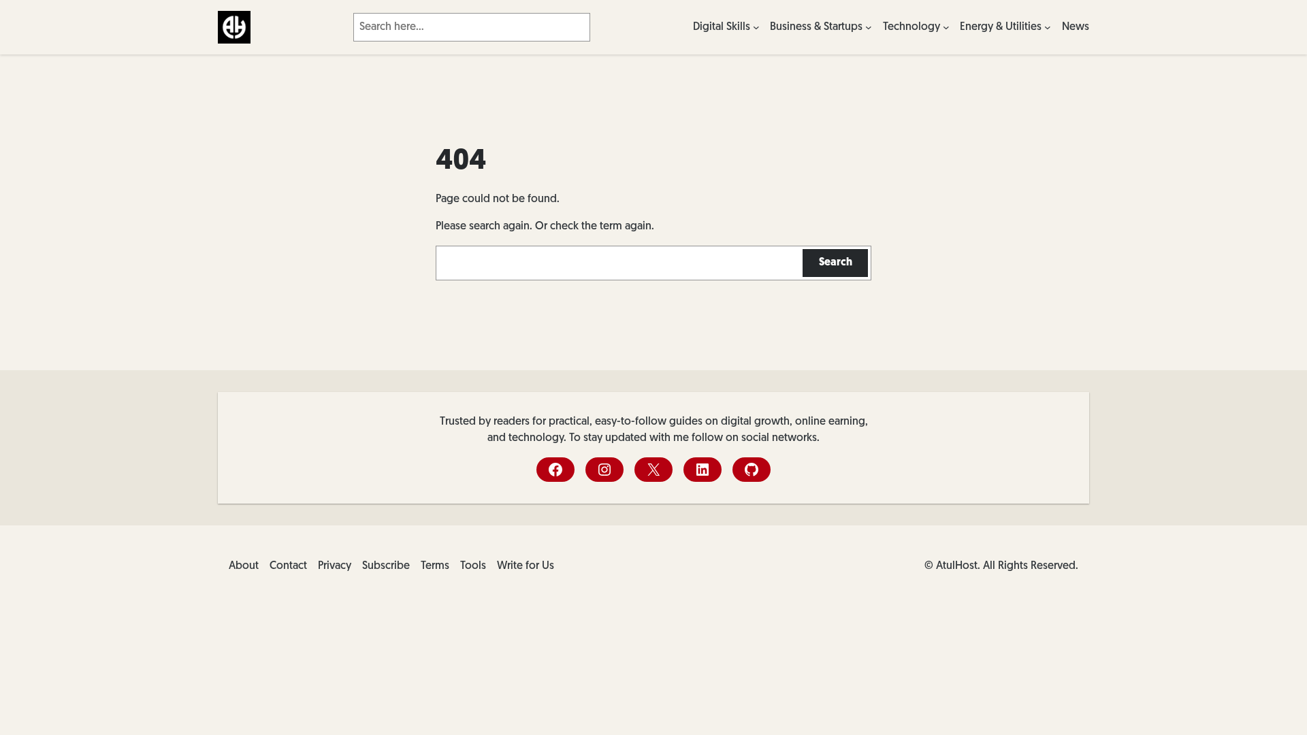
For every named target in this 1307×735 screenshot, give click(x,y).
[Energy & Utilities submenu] (1047, 27)
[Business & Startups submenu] (868, 27)
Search (835, 262)
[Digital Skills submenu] (756, 27)
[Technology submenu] (946, 27)
